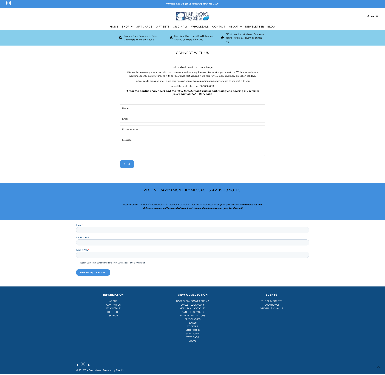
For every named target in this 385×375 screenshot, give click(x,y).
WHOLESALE (200, 26)
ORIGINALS (180, 26)
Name (125, 108)
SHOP (125, 26)
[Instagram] (8, 4)
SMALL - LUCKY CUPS (193, 304)
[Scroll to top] (378, 367)
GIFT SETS (162, 26)
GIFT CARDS (144, 26)
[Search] (368, 15)
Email (125, 118)
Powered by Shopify (113, 370)
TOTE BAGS (192, 337)
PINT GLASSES (192, 319)
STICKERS (192, 326)
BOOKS (192, 340)
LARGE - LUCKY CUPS (192, 312)
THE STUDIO (113, 312)
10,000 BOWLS (271, 304)
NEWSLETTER (254, 26)
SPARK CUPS (193, 333)
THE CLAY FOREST (271, 301)
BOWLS (192, 322)
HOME (114, 26)
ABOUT (234, 26)
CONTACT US (113, 304)
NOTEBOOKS (192, 330)
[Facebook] (3, 4)
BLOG (271, 26)
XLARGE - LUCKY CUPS (192, 315)
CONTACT (219, 26)
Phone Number (130, 129)
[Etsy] (14, 4)
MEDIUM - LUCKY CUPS (192, 308)
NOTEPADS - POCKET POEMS (192, 301)
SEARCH (113, 315)
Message (126, 139)
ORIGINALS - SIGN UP (271, 308)
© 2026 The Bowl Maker (89, 370)
